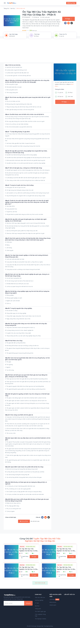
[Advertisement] (40, 51)
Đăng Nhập (24, 521)
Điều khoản (53, 602)
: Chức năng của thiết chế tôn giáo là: (19, 415)
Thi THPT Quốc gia (40, 611)
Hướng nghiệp (39, 600)
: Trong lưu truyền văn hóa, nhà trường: (19, 185)
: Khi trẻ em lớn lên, (13, 65)
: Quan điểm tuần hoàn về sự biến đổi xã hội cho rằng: (24, 467)
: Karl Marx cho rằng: (13, 340)
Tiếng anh (38, 608)
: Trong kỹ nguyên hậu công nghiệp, (18, 308)
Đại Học (37, 606)
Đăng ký (28, 603)
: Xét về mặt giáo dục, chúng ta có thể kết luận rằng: (23, 168)
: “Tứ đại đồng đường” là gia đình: (17, 131)
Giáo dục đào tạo (40, 597)
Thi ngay (34, 556)
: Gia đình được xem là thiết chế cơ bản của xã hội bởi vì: (24, 114)
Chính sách (53, 605)
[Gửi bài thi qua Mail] (68, 23)
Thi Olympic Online (40, 618)
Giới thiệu (54, 599)
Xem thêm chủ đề (40, 583)
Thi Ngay (67, 18)
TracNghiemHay (48, 626)
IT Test (37, 603)
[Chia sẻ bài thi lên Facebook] (65, 23)
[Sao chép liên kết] (71, 23)
